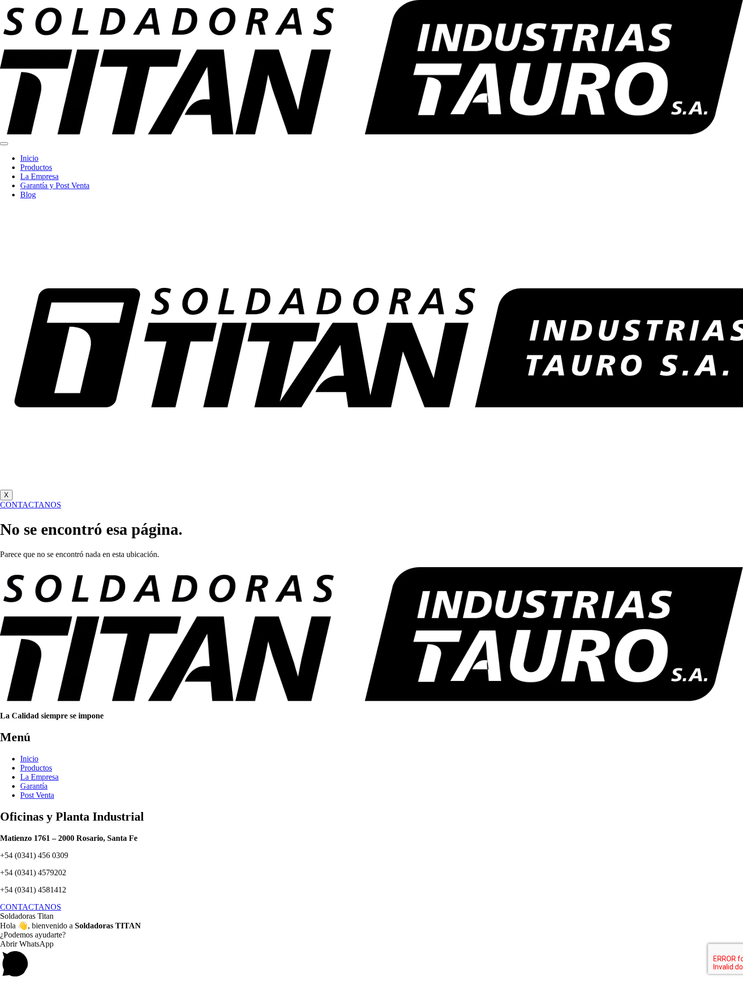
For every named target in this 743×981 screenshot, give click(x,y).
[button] (371, 960)
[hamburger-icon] (4, 143)
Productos (36, 167)
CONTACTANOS (30, 504)
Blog (28, 194)
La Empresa (39, 176)
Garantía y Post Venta (54, 185)
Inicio (29, 158)
